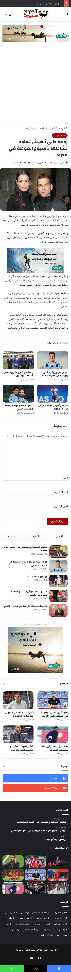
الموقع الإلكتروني (60, 506)
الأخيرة (36, 536)
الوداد (9, 923)
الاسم (65, 478)
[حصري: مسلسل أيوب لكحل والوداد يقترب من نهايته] (58, 596)
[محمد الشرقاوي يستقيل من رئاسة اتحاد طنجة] (58, 551)
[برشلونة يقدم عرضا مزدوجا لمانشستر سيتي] (18, 394)
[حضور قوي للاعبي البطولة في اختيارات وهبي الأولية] (52, 700)
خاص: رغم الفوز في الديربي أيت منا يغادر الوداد (19, 714)
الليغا (48, 923)
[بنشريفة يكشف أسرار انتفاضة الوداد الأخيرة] (18, 734)
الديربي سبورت (59, 162)
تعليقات (12, 536)
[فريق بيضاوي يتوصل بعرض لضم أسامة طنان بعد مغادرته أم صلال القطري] (58, 875)
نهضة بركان (62, 935)
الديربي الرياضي (42, 918)
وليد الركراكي (47, 935)
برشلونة (47, 929)
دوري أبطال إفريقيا (31, 929)
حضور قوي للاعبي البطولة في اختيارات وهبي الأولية (54, 714)
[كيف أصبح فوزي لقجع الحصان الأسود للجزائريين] (18, 360)
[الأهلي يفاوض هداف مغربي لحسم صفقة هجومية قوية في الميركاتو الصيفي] (13, 875)
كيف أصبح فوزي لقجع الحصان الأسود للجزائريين (18, 374)
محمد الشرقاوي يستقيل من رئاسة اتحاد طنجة (25, 549)
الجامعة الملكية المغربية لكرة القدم (35, 912)
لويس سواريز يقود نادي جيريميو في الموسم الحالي (53, 374)
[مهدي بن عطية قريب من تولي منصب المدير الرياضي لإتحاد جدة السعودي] (13, 861)
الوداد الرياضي (61, 929)
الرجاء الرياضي (60, 923)
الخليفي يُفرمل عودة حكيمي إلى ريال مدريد (53, 407)
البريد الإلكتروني (61, 492)
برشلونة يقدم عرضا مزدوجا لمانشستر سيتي (19, 407)
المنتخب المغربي (23, 923)
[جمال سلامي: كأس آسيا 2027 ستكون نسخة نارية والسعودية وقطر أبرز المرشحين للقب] (35, 888)
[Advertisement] (35, 85)
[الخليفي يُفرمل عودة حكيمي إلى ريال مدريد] (52, 394)
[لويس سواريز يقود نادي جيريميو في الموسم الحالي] (52, 360)
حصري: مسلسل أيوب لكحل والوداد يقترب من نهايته (28, 593)
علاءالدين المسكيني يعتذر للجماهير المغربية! (54, 748)
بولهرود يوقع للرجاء (36, 576)
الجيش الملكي (11, 912)
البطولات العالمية (47, 128)
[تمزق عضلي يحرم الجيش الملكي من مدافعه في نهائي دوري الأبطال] (58, 860)
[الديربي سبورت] (35, 14)
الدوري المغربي (60, 918)
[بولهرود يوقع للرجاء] (58, 581)
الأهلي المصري (61, 912)
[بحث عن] (67, 15)
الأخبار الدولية (32, 128)
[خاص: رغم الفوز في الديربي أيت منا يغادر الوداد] (18, 700)
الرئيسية (61, 128)
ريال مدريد (15, 929)
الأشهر (59, 536)
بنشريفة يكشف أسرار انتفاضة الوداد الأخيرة (22, 748)
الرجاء (11, 918)
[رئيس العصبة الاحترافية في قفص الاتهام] (58, 610)
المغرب (38, 923)
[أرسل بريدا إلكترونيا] (51, 162)
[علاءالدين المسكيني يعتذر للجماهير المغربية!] (52, 734)
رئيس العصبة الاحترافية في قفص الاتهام (25, 606)
